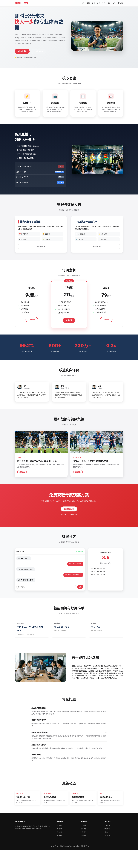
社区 (103, 3)
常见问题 (120, 3)
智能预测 (59, 835)
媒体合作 (107, 832)
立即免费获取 (69, 509)
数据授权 (107, 829)
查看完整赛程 (41, 246)
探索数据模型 (97, 246)
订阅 (98, 3)
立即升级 (106, 320)
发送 (80, 587)
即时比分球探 (21, 3)
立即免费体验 (22, 51)
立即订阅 (69, 320)
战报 (108, 3)
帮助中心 (83, 829)
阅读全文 (22, 472)
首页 (83, 3)
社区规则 (83, 832)
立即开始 (32, 320)
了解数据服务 (38, 51)
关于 (114, 3)
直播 (88, 3)
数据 (93, 3)
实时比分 (59, 825)
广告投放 (107, 825)
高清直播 (59, 829)
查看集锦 (78, 472)
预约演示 (107, 835)
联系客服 (83, 835)
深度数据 (59, 832)
